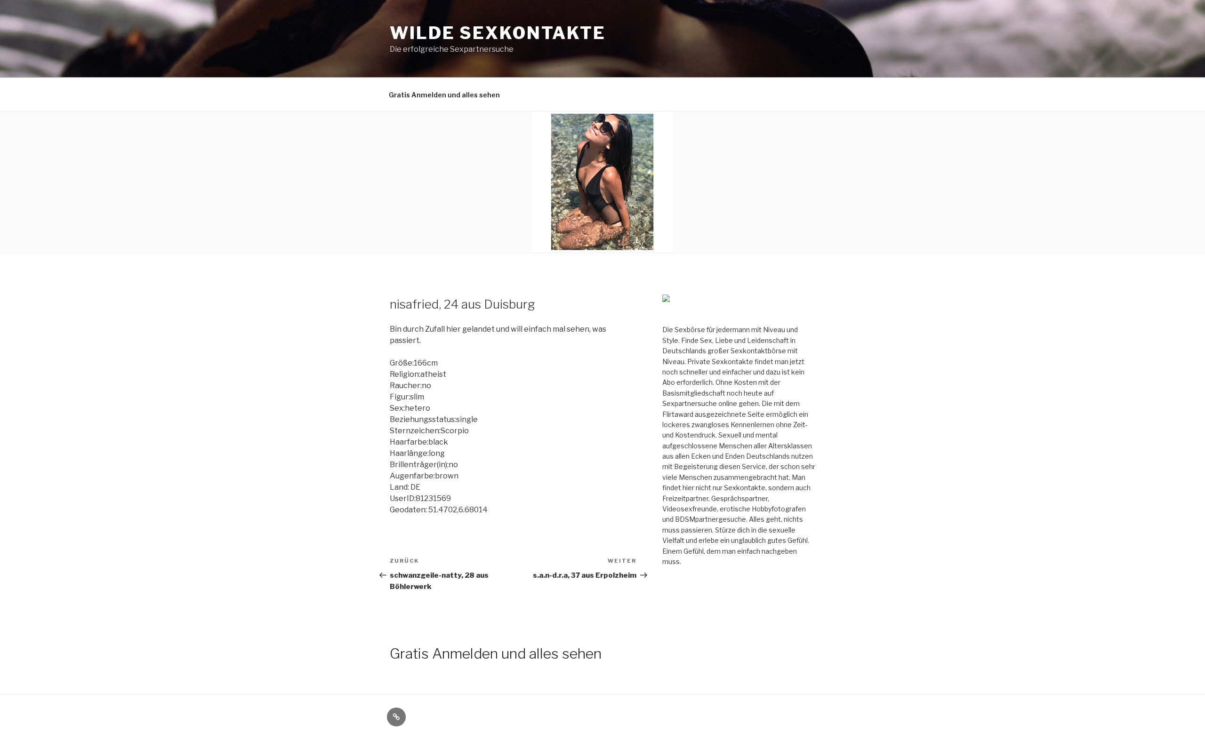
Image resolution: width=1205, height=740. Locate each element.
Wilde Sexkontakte (498, 33)
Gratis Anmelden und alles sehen (444, 95)
